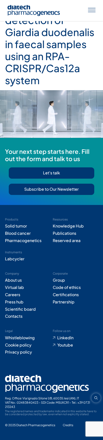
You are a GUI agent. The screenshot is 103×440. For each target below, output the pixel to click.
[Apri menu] (92, 11)
